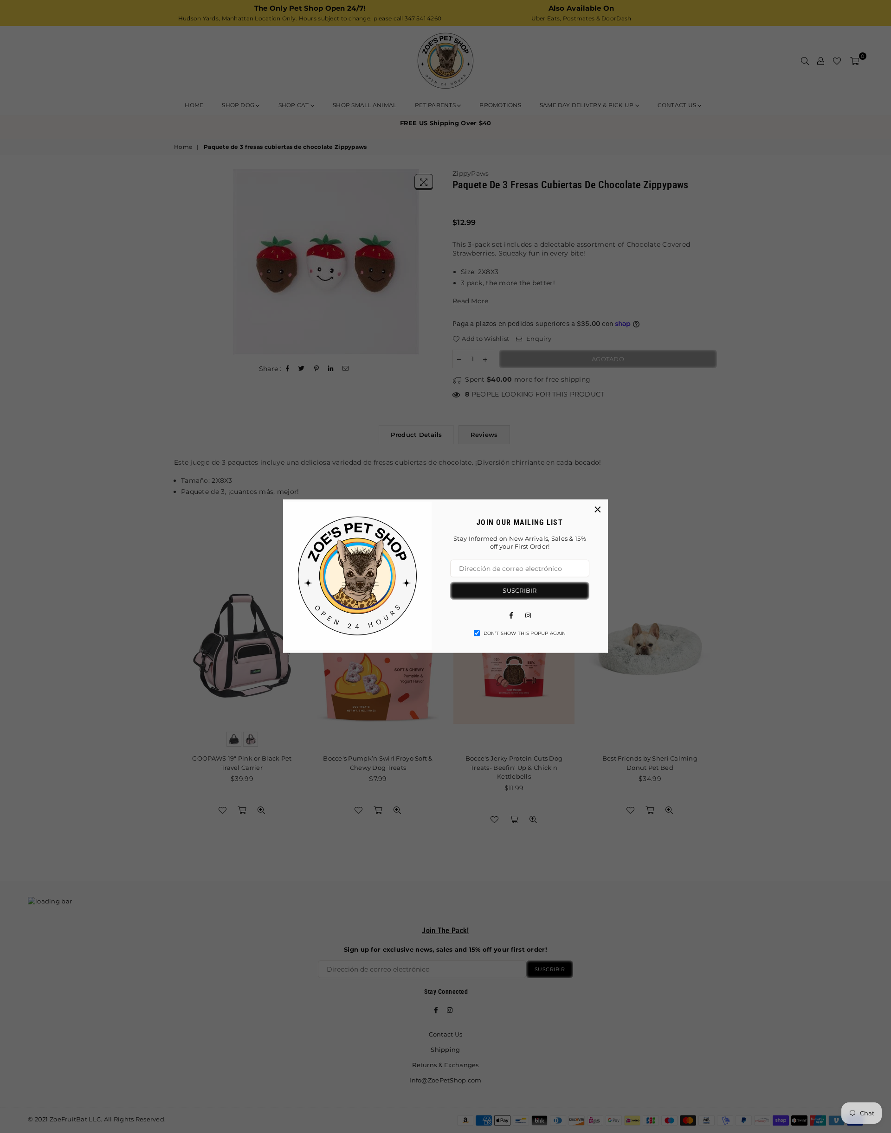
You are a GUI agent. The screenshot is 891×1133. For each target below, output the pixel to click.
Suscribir (519, 590)
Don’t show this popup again (525, 633)
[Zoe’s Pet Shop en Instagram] (528, 614)
